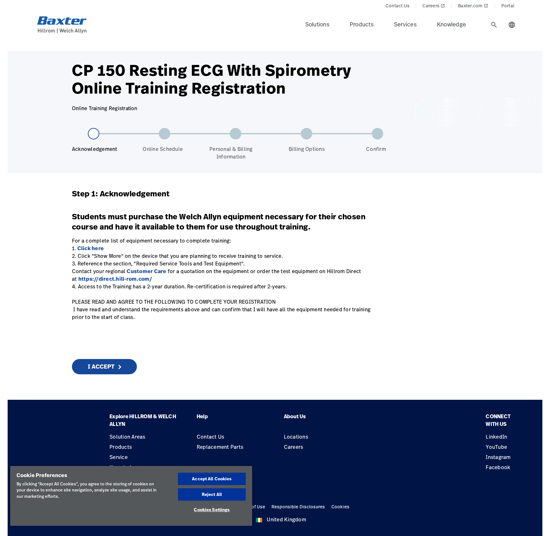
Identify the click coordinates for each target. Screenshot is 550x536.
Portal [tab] (508, 6)
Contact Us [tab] (397, 6)
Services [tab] (405, 24)
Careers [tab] (433, 6)
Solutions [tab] (317, 24)
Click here (90, 248)
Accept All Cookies (211, 479)
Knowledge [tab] (451, 24)
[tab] (494, 24)
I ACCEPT (101, 366)
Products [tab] (362, 24)
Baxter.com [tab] (473, 6)
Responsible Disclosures (298, 507)
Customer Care (146, 271)
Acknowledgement (94, 148)
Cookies (340, 507)
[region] (131, 496)
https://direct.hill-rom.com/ (115, 278)
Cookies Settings (211, 509)
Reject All (212, 494)
